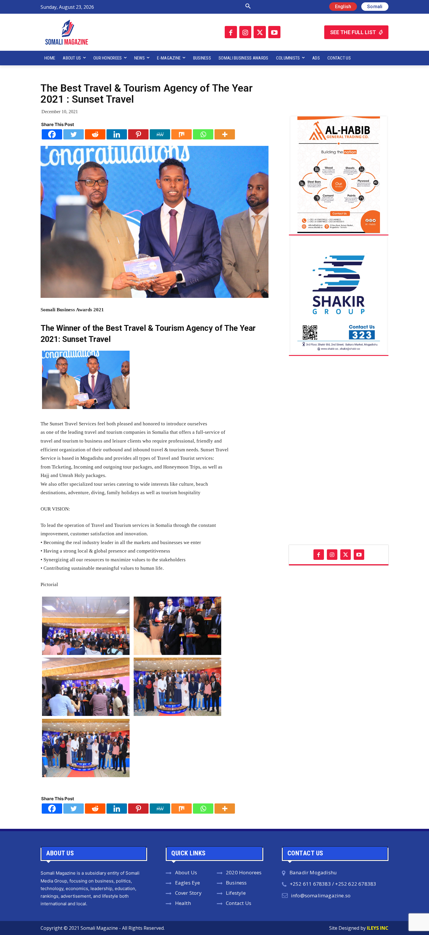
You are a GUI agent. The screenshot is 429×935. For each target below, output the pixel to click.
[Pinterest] (138, 134)
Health (183, 903)
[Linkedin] (117, 134)
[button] (186, 6)
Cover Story (188, 892)
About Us (186, 872)
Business (236, 882)
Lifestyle (236, 892)
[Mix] (181, 134)
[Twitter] (260, 32)
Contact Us (238, 903)
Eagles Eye (187, 882)
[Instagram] (245, 32)
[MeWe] (160, 134)
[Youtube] (274, 32)
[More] (224, 134)
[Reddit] (95, 134)
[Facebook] (231, 32)
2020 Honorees (244, 872)
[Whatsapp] (203, 134)
